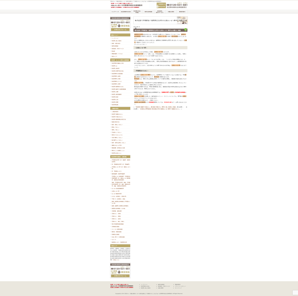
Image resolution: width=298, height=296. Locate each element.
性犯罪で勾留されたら (117, 117)
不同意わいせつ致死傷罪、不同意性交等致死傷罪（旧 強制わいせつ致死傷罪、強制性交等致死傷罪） (121, 178)
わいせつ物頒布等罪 (117, 193)
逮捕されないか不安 (117, 145)
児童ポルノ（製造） (117, 216)
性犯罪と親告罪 (115, 68)
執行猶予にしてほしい (117, 140)
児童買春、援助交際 (117, 211)
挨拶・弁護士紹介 (116, 43)
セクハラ (114, 239)
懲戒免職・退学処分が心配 (118, 148)
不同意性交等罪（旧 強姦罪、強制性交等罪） (121, 160)
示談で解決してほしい (117, 137)
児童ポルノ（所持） (117, 213)
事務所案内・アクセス (117, 53)
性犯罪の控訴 (115, 97)
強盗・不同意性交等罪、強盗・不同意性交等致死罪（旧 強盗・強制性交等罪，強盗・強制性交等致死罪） (121, 184)
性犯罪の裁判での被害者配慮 (119, 89)
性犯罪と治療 (115, 91)
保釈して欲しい (115, 129)
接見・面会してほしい (117, 124)
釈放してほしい (115, 127)
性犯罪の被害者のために (118, 86)
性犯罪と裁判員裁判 (117, 94)
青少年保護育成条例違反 (118, 224)
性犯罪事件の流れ (126, 12)
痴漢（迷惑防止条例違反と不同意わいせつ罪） (121, 202)
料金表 (113, 51)
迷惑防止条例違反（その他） (119, 208)
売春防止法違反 (115, 234)
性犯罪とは (114, 66)
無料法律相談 (148, 12)
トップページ (115, 12)
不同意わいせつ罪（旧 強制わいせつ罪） (121, 167)
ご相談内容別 (115, 111)
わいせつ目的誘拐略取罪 (118, 188)
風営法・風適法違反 (117, 231)
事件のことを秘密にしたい (118, 150)
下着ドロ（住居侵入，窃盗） (119, 199)
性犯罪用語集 (115, 104)
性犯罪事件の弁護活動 (117, 73)
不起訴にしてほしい (117, 132)
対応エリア (114, 56)
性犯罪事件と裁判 (116, 76)
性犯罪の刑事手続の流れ (118, 71)
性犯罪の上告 (115, 99)
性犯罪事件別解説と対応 (118, 63)
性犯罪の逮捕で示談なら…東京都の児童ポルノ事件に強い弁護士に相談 (156, 107)
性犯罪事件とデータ (117, 81)
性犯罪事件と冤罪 (116, 84)
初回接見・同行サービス (159, 12)
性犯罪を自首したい (117, 153)
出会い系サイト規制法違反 (118, 237)
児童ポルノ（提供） (117, 218)
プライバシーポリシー (180, 286)
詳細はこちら (116, 260)
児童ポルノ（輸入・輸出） (118, 221)
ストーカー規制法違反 (117, 229)
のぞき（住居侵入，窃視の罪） (119, 196)
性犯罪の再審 (115, 102)
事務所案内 (182, 12)
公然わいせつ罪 (115, 191)
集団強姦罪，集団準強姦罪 (118, 174)
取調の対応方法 (115, 122)
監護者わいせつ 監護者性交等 (119, 242)
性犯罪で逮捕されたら (117, 114)
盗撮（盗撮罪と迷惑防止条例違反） (120, 206)
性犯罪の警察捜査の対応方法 (119, 119)
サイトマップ (178, 288)
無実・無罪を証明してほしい (119, 142)
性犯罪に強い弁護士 (137, 12)
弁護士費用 (171, 12)
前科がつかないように (117, 135)
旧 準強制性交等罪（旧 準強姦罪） (121, 164)
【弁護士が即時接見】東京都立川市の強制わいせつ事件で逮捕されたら (159, 109)
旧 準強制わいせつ (117, 171)
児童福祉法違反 (115, 226)
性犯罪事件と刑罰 (116, 78)
